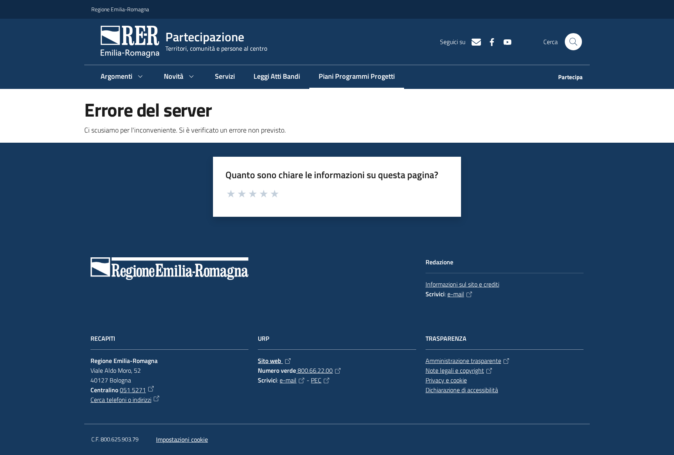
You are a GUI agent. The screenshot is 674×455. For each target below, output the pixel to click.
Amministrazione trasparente (463, 360)
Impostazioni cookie (182, 439)
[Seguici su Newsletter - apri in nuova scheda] (473, 41)
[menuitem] (566, 78)
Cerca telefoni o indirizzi (120, 399)
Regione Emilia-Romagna (120, 9)
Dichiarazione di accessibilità (462, 390)
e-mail (455, 294)
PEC (316, 380)
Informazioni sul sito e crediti (462, 284)
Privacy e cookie (446, 380)
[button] (573, 41)
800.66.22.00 (314, 370)
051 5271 (133, 390)
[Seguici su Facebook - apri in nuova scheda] (489, 41)
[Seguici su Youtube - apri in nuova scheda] (504, 41)
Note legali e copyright (455, 370)
